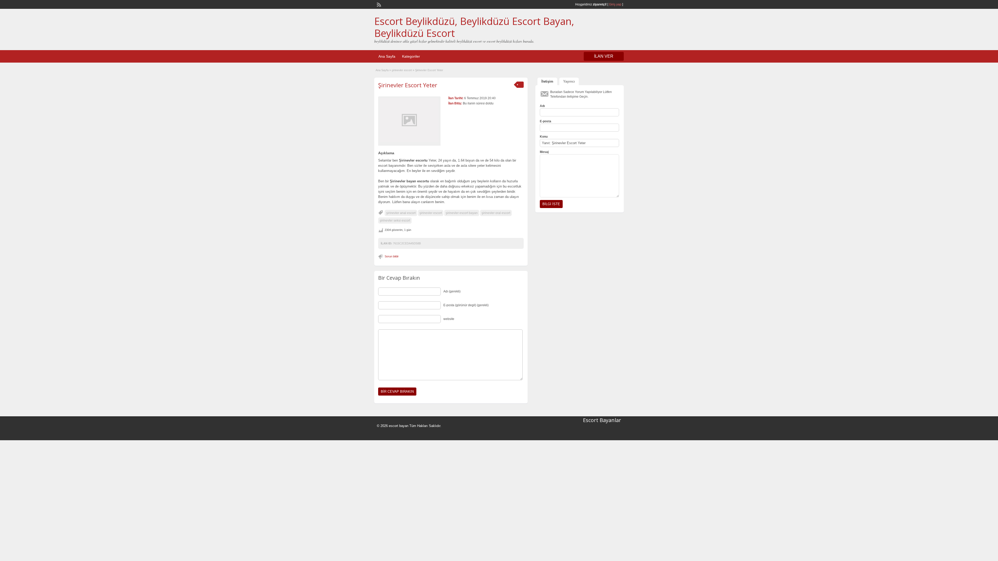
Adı (542, 106)
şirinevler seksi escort (395, 220)
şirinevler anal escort (401, 213)
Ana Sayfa (386, 56)
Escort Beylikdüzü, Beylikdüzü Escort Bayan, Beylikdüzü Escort (474, 27)
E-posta (545, 121)
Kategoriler (411, 56)
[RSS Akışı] (378, 4)
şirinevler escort (402, 70)
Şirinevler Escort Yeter (407, 85)
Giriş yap (615, 4)
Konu (544, 136)
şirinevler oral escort (496, 213)
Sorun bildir (392, 256)
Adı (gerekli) (452, 291)
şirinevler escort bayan (462, 213)
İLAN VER (603, 56)
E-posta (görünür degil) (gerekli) (466, 305)
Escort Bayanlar (602, 420)
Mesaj (544, 152)
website (448, 319)
